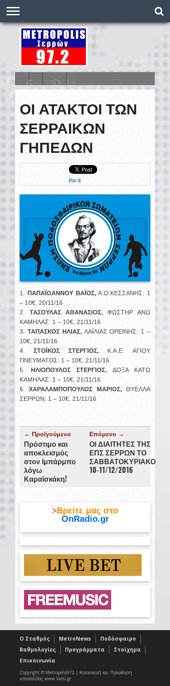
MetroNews (75, 638)
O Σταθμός (35, 638)
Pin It (75, 181)
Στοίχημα (127, 649)
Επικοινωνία (37, 660)
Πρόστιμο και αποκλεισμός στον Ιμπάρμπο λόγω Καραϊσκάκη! (50, 461)
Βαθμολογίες (38, 649)
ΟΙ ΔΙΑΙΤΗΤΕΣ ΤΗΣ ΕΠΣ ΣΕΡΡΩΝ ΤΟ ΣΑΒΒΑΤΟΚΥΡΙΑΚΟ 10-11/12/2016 (122, 456)
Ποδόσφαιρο (118, 638)
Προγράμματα (85, 649)
